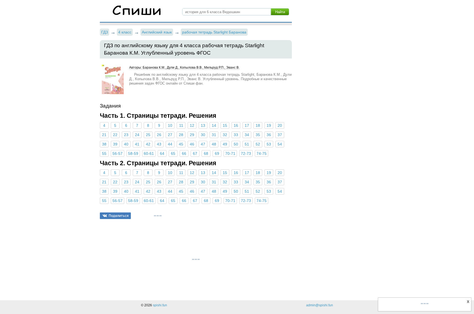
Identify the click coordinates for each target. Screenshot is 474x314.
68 (206, 153)
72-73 (246, 153)
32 (225, 135)
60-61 (149, 153)
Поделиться (119, 216)
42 (148, 144)
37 (280, 135)
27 (170, 135)
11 (181, 125)
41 (137, 144)
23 (126, 135)
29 (192, 135)
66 (184, 153)
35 (258, 135)
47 (203, 144)
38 (104, 144)
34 (247, 135)
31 (214, 135)
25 (148, 135)
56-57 (117, 153)
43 (159, 144)
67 (195, 153)
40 (126, 144)
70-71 (230, 153)
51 (247, 144)
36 (269, 135)
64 (162, 153)
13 (203, 125)
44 (170, 144)
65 (173, 153)
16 (236, 125)
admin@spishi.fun (319, 305)
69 (217, 153)
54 (280, 144)
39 (115, 144)
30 (203, 135)
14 (214, 125)
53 (269, 144)
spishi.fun (160, 305)
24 (137, 135)
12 (192, 125)
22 (115, 135)
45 (181, 144)
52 (258, 144)
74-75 (261, 153)
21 (104, 135)
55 (104, 153)
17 (247, 125)
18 (258, 125)
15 (225, 125)
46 (192, 144)
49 (225, 144)
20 (280, 125)
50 (236, 144)
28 (181, 135)
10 (170, 125)
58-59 (133, 153)
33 (236, 135)
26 (159, 135)
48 (214, 144)
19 (269, 125)
